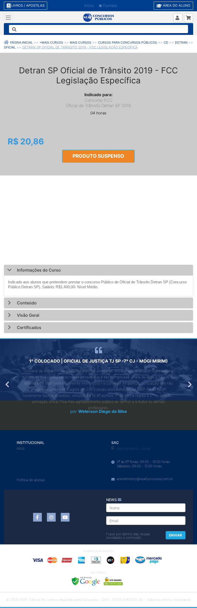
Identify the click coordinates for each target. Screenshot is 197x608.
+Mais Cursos (51, 42)
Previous (8, 384)
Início (89, 5)
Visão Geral (27, 315)
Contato (110, 5)
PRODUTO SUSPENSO (98, 156)
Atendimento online (133, 448)
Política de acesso (31, 480)
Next (189, 384)
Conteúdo (26, 302)
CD (166, 42)
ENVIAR (175, 535)
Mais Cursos (80, 42)
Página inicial (21, 42)
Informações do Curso (38, 270)
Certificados (28, 327)
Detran (181, 42)
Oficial (10, 47)
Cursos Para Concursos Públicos (127, 42)
